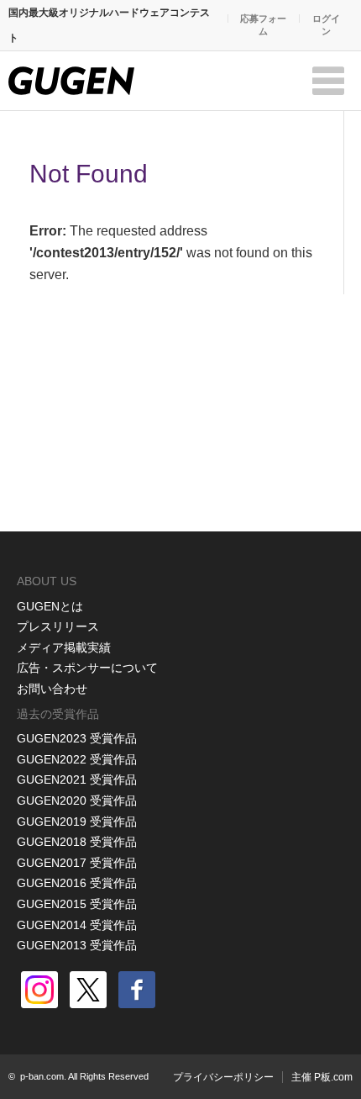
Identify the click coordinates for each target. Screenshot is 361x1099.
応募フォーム (263, 24)
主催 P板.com (322, 1077)
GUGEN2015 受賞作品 (77, 904)
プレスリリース (58, 626)
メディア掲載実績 (64, 647)
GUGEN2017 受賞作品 (77, 862)
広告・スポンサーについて (87, 667)
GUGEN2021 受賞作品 (77, 779)
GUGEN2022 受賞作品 (77, 759)
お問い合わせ (52, 688)
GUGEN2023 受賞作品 (77, 738)
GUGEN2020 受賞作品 (77, 800)
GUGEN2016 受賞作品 (77, 883)
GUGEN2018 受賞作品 (77, 841)
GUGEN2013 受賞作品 (77, 945)
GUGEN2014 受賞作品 (77, 925)
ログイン (326, 24)
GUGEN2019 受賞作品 (77, 821)
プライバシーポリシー (223, 1077)
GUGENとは (50, 606)
